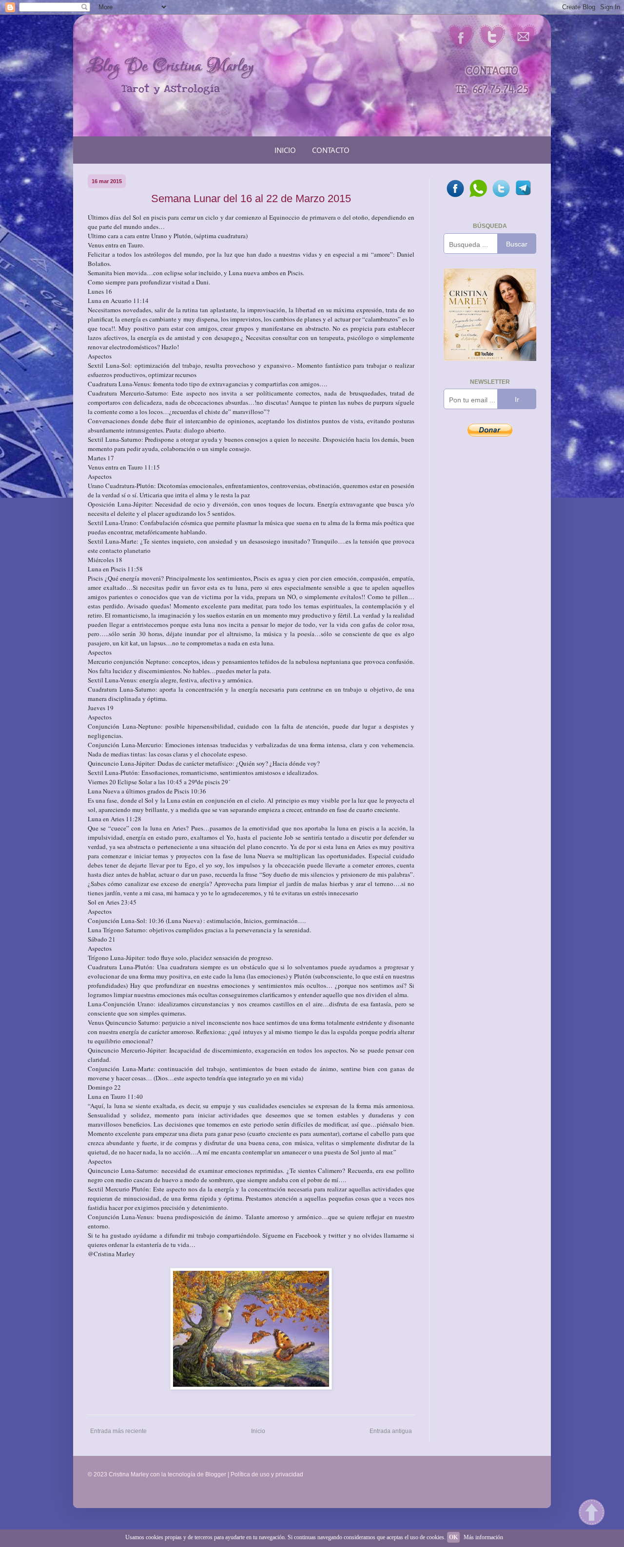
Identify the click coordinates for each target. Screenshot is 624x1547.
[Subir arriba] (591, 1513)
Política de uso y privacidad (267, 1474)
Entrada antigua (391, 1431)
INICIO (285, 150)
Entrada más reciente (118, 1431)
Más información (483, 1537)
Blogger (215, 1474)
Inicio (258, 1431)
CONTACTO (331, 150)
